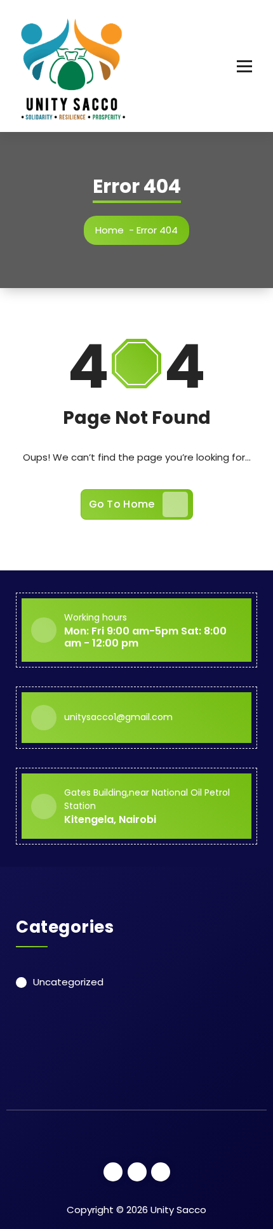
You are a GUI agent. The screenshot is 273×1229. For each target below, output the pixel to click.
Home (109, 230)
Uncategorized (68, 982)
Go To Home (122, 504)
